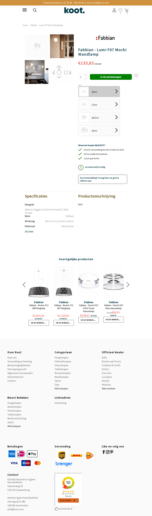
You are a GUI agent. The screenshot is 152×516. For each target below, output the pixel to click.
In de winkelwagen (40, 322)
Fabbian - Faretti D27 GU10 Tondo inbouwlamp (88, 308)
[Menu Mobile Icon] (24, 10)
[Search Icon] (55, 10)
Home (25, 25)
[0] (120, 10)
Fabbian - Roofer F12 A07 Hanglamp (63, 307)
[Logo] (74, 10)
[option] (36, 59)
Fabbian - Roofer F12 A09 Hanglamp (38, 307)
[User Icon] (114, 10)
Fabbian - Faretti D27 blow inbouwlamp (113, 307)
